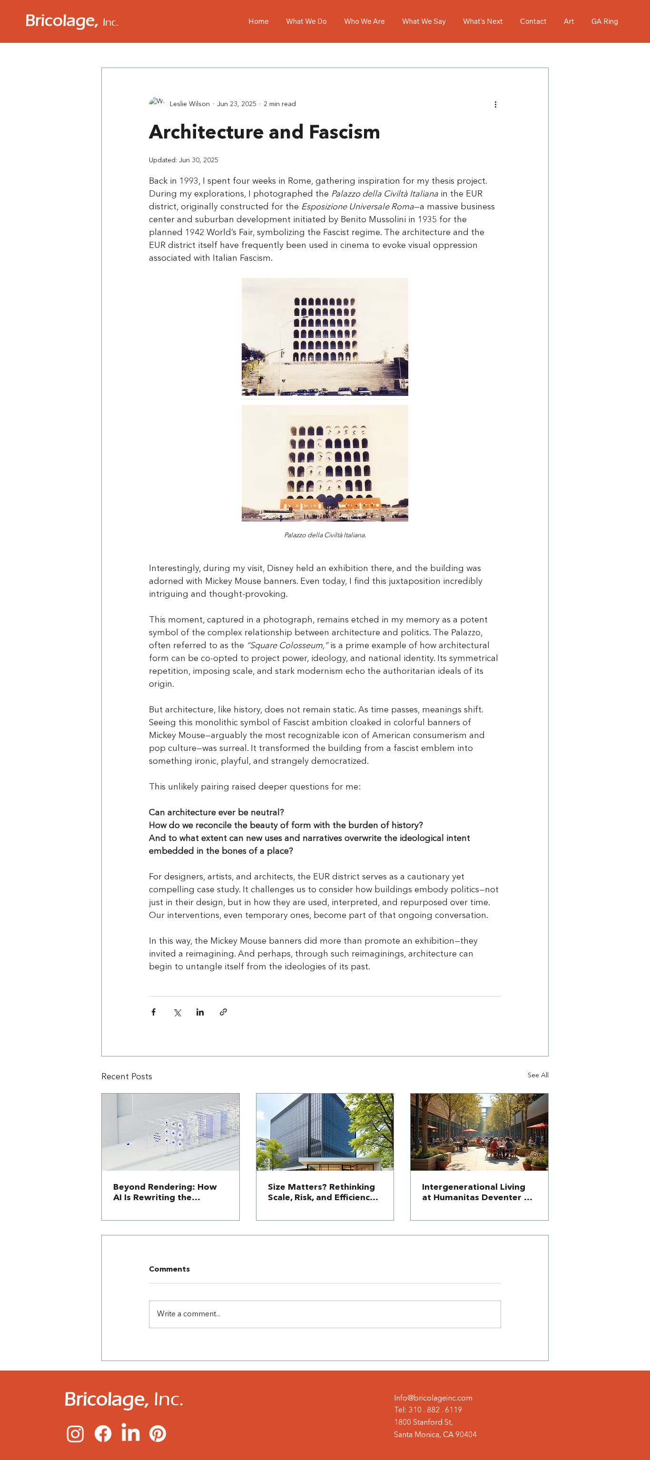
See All (538, 1075)
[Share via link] (223, 1011)
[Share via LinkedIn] (200, 1011)
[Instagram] (75, 1433)
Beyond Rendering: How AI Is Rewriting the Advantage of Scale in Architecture (165, 1193)
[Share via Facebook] (153, 1011)
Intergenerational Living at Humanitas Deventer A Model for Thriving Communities (476, 1193)
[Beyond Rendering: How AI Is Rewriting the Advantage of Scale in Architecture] (170, 1132)
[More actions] (495, 104)
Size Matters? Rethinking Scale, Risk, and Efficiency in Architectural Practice (321, 1193)
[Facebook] (103, 1433)
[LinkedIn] (130, 1433)
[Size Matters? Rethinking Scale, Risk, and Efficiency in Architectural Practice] (325, 1132)
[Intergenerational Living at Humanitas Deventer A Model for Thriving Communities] (479, 1132)
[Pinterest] (158, 1433)
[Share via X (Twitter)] (176, 1011)
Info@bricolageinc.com (433, 1398)
